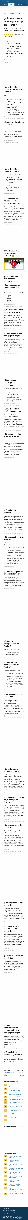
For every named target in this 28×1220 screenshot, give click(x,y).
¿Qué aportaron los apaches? (16, 1099)
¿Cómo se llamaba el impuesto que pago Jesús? (16, 1116)
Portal (4, 1213)
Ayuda (15, 1212)
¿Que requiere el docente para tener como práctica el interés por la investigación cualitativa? (16, 1190)
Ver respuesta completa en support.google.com (13, 194)
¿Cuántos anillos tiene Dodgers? (14, 1161)
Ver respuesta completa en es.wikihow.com (13, 224)
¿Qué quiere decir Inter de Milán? (15, 1103)
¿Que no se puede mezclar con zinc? (16, 1165)
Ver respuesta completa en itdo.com (11, 405)
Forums (11, 4)
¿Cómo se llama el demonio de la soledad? (16, 1181)
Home (5, 4)
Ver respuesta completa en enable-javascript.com (14, 118)
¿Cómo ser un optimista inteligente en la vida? (14, 1185)
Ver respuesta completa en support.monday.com (14, 821)
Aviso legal (12, 1210)
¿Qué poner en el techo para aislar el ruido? (16, 1173)
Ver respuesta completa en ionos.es (11, 567)
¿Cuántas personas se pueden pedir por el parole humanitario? (16, 1112)
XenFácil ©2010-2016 (19, 1217)
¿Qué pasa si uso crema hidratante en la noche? (14, 1089)
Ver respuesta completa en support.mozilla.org (13, 533)
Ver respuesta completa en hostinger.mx (12, 922)
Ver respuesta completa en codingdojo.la (12, 851)
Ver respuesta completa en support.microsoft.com (9, 61)
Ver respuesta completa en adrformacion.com (13, 1048)
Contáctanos (6, 1210)
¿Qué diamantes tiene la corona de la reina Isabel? (15, 1093)
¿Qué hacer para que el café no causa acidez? (16, 1177)
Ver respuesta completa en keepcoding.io (12, 430)
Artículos (11, 13)
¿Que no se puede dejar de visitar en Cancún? (15, 1107)
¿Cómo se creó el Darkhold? (15, 1096)
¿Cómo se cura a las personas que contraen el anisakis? (16, 1194)
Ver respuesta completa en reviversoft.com (12, 1065)
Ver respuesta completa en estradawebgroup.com (9, 951)
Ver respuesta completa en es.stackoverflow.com (14, 329)
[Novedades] (24, 4)
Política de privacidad (7, 1212)
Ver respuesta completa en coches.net (11, 142)
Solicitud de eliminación (10, 59)
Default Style (7, 1208)
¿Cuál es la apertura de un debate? (20, 1073)
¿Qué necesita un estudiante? (16, 1120)
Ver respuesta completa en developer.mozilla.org (14, 717)
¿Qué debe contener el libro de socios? (16, 1085)
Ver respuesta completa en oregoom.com (12, 974)
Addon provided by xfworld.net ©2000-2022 (12, 1218)
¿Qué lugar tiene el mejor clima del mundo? (9, 1073)
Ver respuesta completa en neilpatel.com (12, 458)
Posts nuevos (5, 7)
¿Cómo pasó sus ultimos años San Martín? (16, 1169)
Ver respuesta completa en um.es (11, 353)
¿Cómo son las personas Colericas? (15, 1157)
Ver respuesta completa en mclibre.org (12, 589)
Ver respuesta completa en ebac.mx (11, 793)
